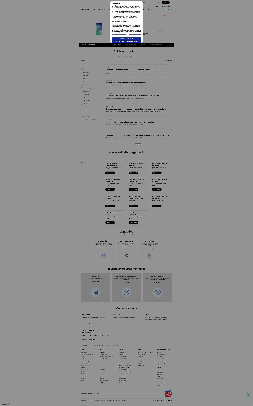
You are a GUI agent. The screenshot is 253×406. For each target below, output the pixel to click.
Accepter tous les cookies (126, 38)
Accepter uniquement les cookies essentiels (126, 41)
